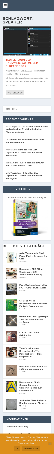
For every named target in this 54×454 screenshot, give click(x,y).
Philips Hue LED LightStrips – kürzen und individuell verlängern (24, 152)
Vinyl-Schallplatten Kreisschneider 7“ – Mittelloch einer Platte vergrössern (27, 129)
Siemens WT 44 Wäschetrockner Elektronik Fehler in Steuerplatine (33, 303)
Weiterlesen (15, 93)
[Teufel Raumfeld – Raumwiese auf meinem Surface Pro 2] (27, 40)
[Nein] (50, 443)
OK (17, 448)
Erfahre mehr (31, 448)
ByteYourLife (14, 71)
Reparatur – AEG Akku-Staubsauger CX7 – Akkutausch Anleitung (31, 272)
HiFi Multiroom (39, 71)
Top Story (9, 74)
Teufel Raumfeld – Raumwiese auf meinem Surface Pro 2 (22, 63)
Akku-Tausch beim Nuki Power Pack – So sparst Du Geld (33, 256)
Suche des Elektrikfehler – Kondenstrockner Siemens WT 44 (32, 403)
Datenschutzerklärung (17, 426)
